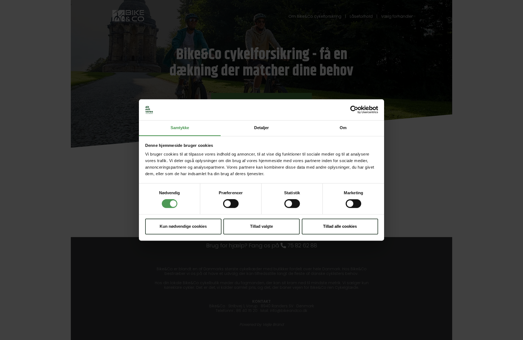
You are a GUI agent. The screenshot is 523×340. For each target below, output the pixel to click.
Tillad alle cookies (340, 226)
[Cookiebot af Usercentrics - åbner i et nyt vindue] (354, 110)
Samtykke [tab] (180, 127)
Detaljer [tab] (261, 127)
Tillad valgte (261, 226)
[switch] (231, 203)
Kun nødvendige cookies (183, 226)
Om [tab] (343, 127)
